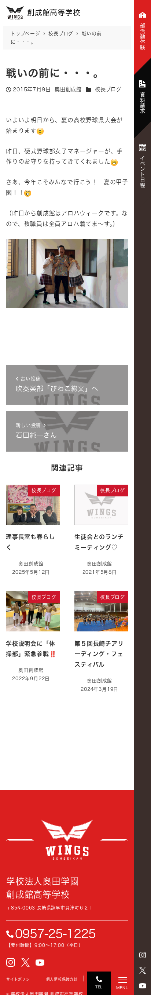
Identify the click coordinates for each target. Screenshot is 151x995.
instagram (142, 955)
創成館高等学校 (67, 840)
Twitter (142, 970)
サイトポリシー (20, 979)
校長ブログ (108, 89)
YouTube (142, 986)
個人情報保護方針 (62, 979)
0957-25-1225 (55, 934)
